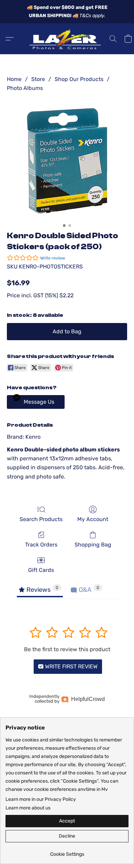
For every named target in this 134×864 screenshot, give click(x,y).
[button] (67, 38)
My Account (92, 519)
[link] (67, 852)
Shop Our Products (79, 79)
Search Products (41, 519)
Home (14, 79)
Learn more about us (28, 808)
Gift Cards (41, 570)
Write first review (71, 666)
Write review (52, 258)
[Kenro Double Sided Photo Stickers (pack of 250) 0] (67, 160)
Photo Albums (25, 88)
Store (38, 79)
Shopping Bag (93, 544)
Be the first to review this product (67, 649)
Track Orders (41, 544)
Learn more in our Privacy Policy (40, 799)
